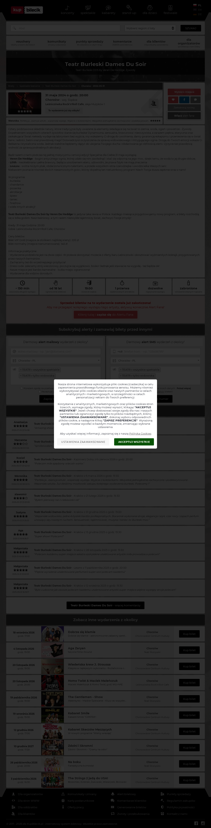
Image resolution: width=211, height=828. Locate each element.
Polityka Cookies (140, 433)
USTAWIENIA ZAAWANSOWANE (83, 441)
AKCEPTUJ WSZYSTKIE (134, 441)
